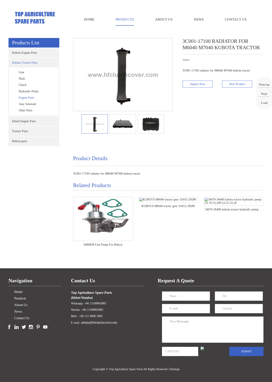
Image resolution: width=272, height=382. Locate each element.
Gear (21, 72)
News (199, 19)
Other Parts (25, 110)
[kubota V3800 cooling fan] (233, 199)
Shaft (22, 78)
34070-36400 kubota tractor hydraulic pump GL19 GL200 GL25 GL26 (168, 209)
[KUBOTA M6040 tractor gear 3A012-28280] (103, 199)
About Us (164, 19)
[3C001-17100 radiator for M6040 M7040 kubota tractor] (74, 123)
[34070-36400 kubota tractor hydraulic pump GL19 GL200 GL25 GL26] (168, 201)
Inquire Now (197, 84)
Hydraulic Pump (28, 91)
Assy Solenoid (27, 104)
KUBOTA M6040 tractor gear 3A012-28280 (103, 206)
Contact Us (235, 19)
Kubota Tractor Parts (24, 62)
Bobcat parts (19, 141)
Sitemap (174, 369)
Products (125, 19)
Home (89, 19)
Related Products (92, 185)
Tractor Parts (20, 131)
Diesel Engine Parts (24, 121)
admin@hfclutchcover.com (99, 322)
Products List (25, 42)
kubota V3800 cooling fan (233, 206)
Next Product (237, 84)
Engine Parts (26, 97)
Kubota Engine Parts (24, 52)
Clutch (23, 85)
